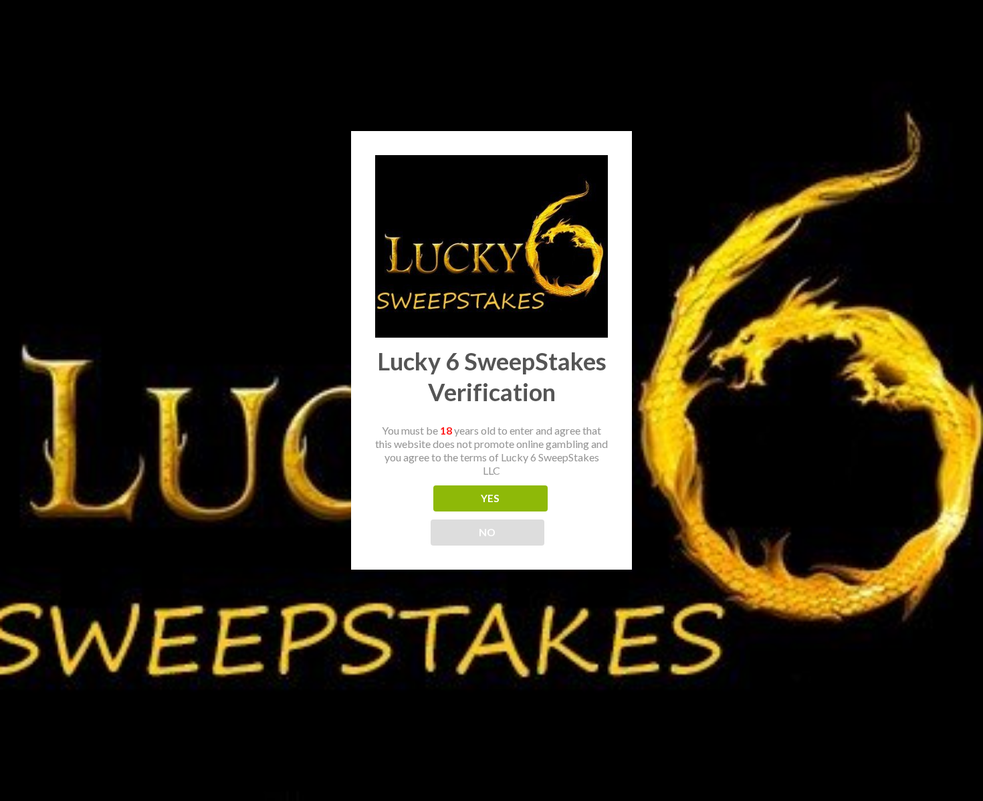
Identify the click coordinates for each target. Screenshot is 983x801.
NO (487, 532)
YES (490, 498)
